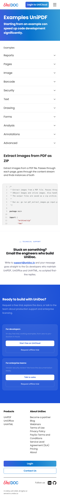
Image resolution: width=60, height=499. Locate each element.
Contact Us (30, 470)
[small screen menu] (54, 4)
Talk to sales (30, 377)
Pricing (34, 448)
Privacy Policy (37, 431)
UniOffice (9, 420)
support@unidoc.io (24, 262)
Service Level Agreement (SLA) (39, 443)
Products (9, 411)
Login (30, 463)
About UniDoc (38, 411)
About (33, 452)
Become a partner (40, 417)
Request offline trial (30, 350)
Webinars (35, 424)
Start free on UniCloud (30, 343)
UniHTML (8, 424)
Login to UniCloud (37, 4)
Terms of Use (37, 427)
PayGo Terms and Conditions (40, 436)
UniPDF (7, 417)
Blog (32, 420)
